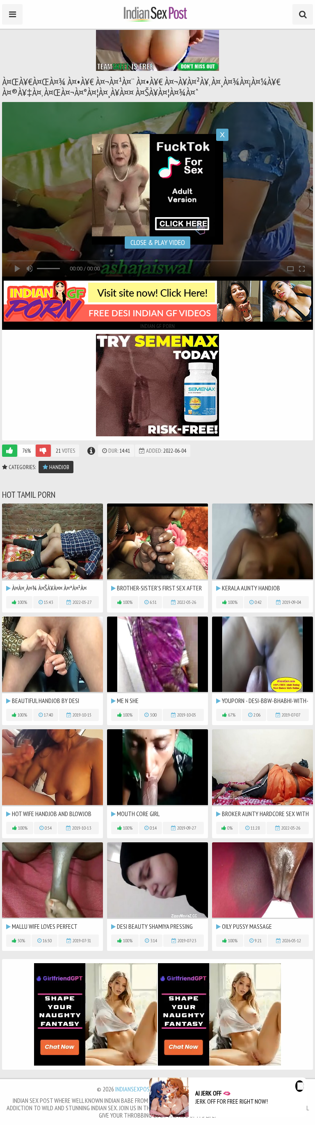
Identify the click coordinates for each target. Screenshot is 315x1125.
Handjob (58, 467)
